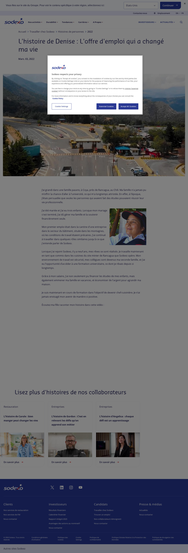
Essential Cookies (106, 106)
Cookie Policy (57, 98)
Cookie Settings (61, 106)
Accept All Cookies (128, 106)
